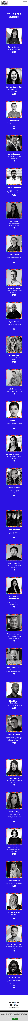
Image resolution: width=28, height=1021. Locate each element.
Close (15, 1019)
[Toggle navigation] (25, 2)
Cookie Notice (13, 1016)
